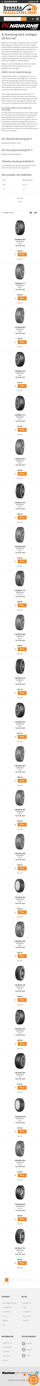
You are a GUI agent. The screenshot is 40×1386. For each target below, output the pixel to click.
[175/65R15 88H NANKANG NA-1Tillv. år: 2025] (20, 622)
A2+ (4, 180)
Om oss (5, 1316)
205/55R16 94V (20, 856)
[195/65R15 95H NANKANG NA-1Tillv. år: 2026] (20, 1149)
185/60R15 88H (20, 812)
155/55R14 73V (20, 506)
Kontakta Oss (6, 1312)
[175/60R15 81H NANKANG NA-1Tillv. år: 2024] (20, 710)
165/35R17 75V (20, 1251)
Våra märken (6, 1356)
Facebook (29, 1343)
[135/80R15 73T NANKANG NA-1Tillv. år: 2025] (20, 403)
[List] (35, 212)
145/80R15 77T (20, 286)
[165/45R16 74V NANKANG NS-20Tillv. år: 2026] (20, 973)
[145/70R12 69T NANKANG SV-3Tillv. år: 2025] (20, 1061)
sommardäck (8, 87)
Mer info (20, 259)
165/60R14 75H (20, 374)
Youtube (28, 1355)
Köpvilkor (5, 1320)
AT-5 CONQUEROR (9, 193)
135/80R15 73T (20, 418)
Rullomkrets (6, 1351)
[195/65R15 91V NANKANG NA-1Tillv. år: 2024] (20, 447)
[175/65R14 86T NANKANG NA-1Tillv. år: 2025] (20, 315)
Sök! (23, 19)
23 (8, 1283)
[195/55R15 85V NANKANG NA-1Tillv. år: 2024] (20, 754)
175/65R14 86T (20, 330)
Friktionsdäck (26, 1316)
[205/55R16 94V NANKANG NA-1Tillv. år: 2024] (20, 842)
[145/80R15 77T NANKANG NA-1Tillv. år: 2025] (20, 272)
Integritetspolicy (7, 1343)
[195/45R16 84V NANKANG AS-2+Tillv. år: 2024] (20, 1192)
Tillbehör (5, 1360)
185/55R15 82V (20, 1032)
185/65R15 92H (20, 944)
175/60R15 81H (20, 725)
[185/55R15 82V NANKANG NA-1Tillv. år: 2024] (20, 1017)
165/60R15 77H (20, 593)
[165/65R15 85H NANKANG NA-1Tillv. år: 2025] (20, 228)
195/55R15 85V (20, 769)
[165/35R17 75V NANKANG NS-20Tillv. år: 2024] (20, 1236)
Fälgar (24, 1307)
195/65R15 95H (20, 1163)
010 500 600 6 (10, 1)
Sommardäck (27, 1312)
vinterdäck (18, 87)
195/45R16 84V (20, 1119)
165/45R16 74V (20, 988)
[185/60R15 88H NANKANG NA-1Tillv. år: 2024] (20, 798)
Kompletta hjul (27, 1303)
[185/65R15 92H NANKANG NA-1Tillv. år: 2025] (20, 929)
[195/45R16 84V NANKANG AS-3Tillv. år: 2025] (20, 1105)
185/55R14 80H (20, 549)
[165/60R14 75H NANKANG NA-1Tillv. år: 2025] (20, 359)
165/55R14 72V (20, 681)
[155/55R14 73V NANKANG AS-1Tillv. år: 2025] (20, 491)
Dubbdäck (26, 1320)
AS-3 (4, 189)
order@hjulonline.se (10, 1303)
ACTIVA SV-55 (27, 180)
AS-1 (4, 184)
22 (3, 1283)
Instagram (29, 1349)
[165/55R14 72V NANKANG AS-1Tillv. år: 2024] (20, 666)
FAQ (4, 1325)
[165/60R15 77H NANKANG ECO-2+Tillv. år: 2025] (20, 579)
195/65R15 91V (20, 462)
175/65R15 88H (20, 637)
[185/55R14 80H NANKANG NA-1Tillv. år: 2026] (20, 535)
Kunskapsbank (7, 1347)
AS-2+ (25, 184)
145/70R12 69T (20, 1076)
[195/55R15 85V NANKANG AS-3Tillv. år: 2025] (20, 886)
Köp (23, 254)
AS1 (24, 189)
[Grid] (31, 212)
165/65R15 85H (20, 242)
